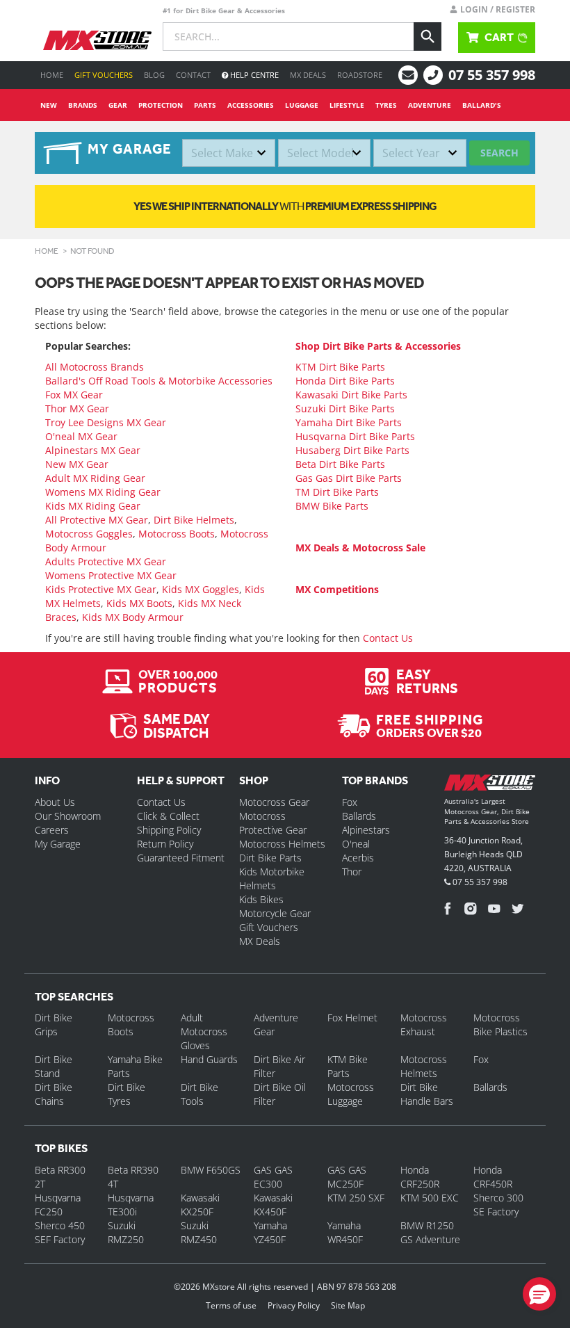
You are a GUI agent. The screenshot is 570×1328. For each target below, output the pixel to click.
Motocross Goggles (89, 533)
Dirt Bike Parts (270, 857)
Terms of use (231, 1305)
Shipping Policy (169, 829)
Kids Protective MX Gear (100, 589)
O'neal (356, 843)
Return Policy (165, 843)
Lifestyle (346, 105)
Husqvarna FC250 (58, 1204)
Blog (154, 75)
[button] (539, 1294)
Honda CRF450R (492, 1176)
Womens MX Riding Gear (103, 492)
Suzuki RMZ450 (199, 1232)
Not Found (92, 251)
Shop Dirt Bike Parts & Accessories (378, 346)
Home (51, 75)
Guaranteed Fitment (181, 857)
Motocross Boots (176, 533)
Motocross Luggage (350, 1094)
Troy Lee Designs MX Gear (105, 422)
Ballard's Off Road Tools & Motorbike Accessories (158, 380)
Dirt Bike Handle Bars (426, 1094)
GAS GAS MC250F (346, 1176)
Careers (52, 829)
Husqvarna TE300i (131, 1204)
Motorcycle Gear (275, 913)
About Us (55, 802)
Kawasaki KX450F (273, 1204)
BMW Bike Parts (331, 505)
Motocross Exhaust (423, 1024)
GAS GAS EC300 (273, 1176)
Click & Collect (168, 816)
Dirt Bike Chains (53, 1094)
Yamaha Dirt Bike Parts (348, 422)
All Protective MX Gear (96, 519)
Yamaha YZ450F (270, 1232)
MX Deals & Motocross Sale (360, 547)
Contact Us (388, 638)
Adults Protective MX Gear (105, 561)
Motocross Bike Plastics (500, 1024)
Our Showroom (68, 816)
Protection (160, 105)
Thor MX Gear (77, 408)
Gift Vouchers (103, 75)
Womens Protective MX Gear (111, 575)
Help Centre (253, 75)
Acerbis (358, 857)
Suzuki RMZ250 (126, 1232)
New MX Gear (76, 464)
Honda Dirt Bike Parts (345, 380)
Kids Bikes (261, 899)
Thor (351, 871)
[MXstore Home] (489, 785)
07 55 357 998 (491, 74)
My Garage (58, 843)
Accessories (250, 105)
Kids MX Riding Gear (92, 505)
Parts (205, 105)
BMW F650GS (211, 1169)
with (285, 206)
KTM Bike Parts (347, 1066)
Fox (349, 802)
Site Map (348, 1305)
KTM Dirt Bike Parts (340, 366)
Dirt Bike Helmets (194, 519)
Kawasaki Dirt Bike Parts (351, 394)
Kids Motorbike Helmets (271, 878)
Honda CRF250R (419, 1176)
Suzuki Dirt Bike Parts (345, 408)
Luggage (301, 105)
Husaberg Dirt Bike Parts (352, 450)
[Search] (427, 36)
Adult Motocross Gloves (204, 1031)
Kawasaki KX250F (200, 1204)
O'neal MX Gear (81, 436)
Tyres (386, 105)
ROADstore (359, 75)
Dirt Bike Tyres (126, 1094)
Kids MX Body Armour (133, 617)
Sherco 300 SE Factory (498, 1204)
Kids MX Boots (139, 603)
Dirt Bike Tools (199, 1094)
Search (499, 152)
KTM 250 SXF (355, 1197)
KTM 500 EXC (429, 1197)
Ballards (359, 816)
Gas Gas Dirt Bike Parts (348, 478)
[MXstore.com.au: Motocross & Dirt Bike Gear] (97, 40)
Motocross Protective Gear (273, 822)
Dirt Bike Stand (53, 1066)
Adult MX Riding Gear (95, 478)
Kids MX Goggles (200, 589)
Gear (117, 105)
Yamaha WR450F (345, 1232)
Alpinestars (366, 829)
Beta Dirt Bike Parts (340, 464)
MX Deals (308, 75)
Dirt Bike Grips (53, 1024)
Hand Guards (209, 1059)
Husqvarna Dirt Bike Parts (355, 436)
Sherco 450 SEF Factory (60, 1232)
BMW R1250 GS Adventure (430, 1232)
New (48, 105)
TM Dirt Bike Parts (337, 492)
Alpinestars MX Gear (92, 450)
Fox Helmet (352, 1017)
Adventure (429, 105)
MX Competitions (337, 589)
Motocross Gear (274, 802)
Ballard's (481, 105)
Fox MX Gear (74, 394)
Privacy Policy (294, 1305)
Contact (193, 75)
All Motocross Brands (94, 366)
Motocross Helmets (282, 843)
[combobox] (228, 153)
